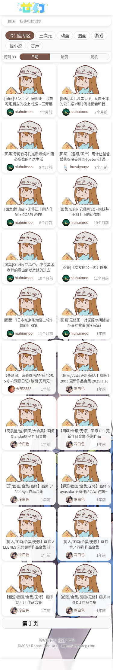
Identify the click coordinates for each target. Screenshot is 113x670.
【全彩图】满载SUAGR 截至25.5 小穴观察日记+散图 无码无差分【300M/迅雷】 (29, 378)
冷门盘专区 (19, 35)
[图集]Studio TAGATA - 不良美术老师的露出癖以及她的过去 (28, 267)
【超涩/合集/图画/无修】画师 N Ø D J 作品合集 (84, 599)
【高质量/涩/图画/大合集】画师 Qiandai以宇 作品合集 (29, 433)
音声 (35, 45)
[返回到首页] (4, 21)
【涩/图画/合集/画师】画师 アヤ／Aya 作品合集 (28, 488)
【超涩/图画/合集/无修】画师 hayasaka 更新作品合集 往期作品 (84, 488)
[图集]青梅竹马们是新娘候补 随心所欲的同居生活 (29, 156)
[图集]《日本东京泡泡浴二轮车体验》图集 (28, 322)
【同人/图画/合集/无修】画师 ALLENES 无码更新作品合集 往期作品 (28, 544)
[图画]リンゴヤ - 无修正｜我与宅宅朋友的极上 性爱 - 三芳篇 (28, 101)
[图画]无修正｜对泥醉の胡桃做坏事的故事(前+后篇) (84, 322)
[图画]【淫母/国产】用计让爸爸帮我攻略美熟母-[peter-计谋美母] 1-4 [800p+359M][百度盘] (84, 156)
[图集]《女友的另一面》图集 (84, 267)
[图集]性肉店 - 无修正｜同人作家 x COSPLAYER (28, 211)
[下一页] (84, 623)
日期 (34, 56)
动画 (65, 35)
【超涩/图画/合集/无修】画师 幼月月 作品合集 (29, 599)
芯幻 (61, 640)
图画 (11, 21)
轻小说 (15, 45)
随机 (94, 56)
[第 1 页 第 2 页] (30, 623)
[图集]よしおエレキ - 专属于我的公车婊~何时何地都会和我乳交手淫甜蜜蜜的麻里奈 (84, 101)
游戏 (99, 35)
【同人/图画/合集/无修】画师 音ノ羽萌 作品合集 (84, 544)
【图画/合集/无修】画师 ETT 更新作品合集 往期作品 (84, 433)
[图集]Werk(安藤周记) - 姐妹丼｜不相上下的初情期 (84, 211)
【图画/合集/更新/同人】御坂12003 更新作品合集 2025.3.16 (84, 378)
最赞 (64, 56)
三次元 (45, 35)
